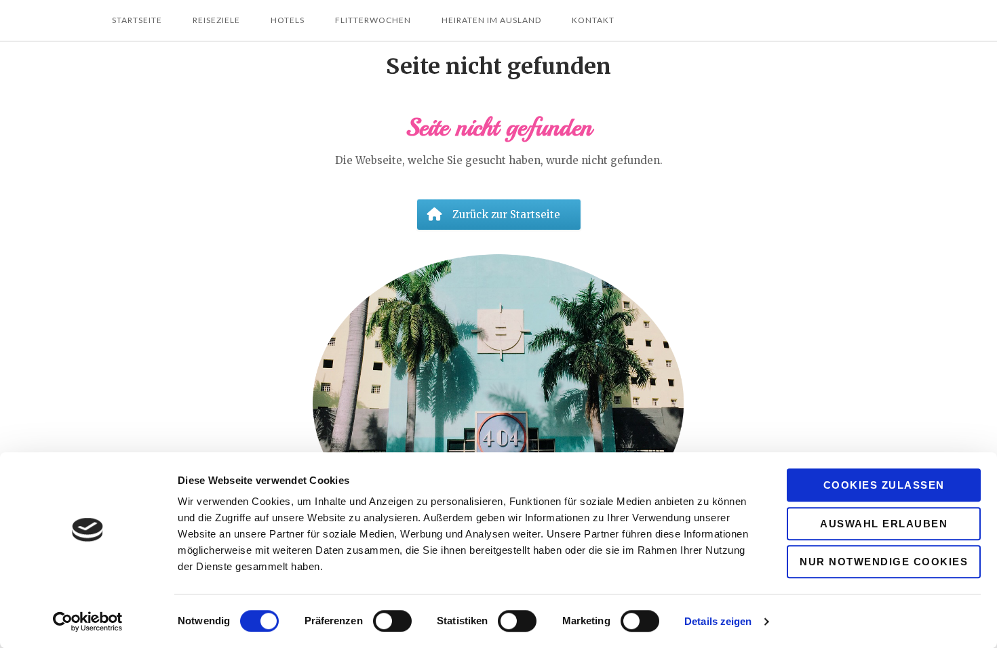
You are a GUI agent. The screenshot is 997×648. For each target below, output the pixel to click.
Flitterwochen (373, 20)
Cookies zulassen (884, 485)
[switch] (392, 621)
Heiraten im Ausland (491, 20)
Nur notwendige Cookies (884, 561)
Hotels (288, 20)
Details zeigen (717, 621)
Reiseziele (216, 20)
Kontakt (593, 20)
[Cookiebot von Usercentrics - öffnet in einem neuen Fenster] (87, 621)
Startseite (137, 20)
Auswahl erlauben (883, 523)
